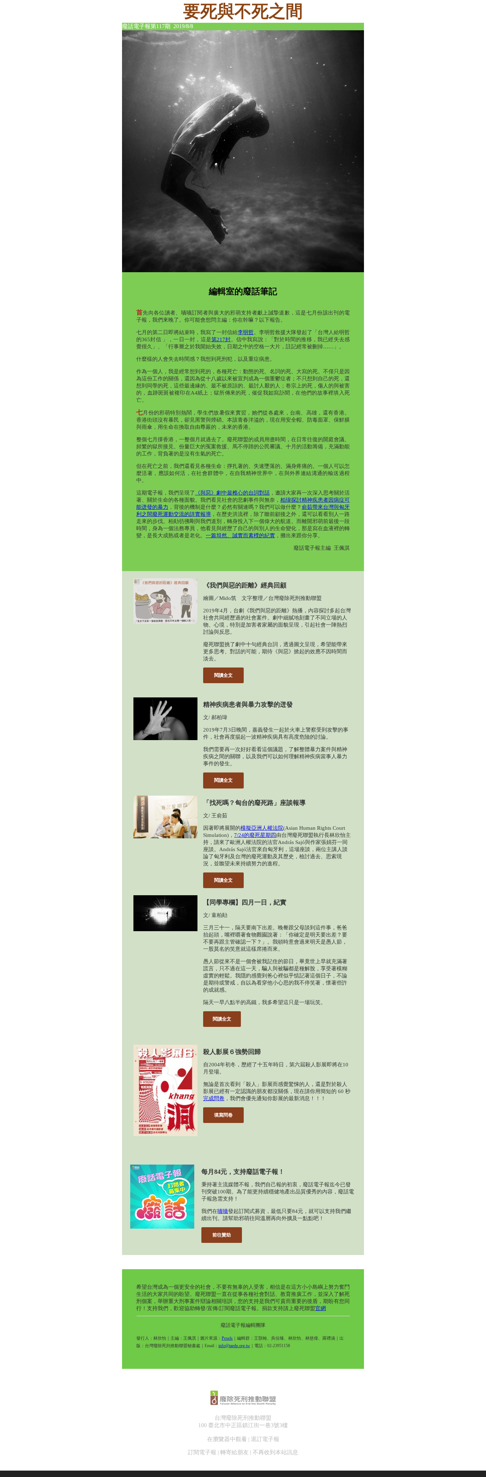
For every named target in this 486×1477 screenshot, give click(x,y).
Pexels (227, 1338)
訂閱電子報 (202, 1452)
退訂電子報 (265, 1439)
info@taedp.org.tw (234, 1345)
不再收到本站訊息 (275, 1452)
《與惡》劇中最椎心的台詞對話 (232, 493)
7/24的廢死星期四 (255, 835)
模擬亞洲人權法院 (262, 828)
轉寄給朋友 (234, 1452)
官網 (320, 1308)
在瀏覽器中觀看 (227, 1439)
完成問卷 (213, 1098)
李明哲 (246, 332)
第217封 (221, 339)
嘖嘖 (222, 1211)
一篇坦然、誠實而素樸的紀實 (240, 535)
